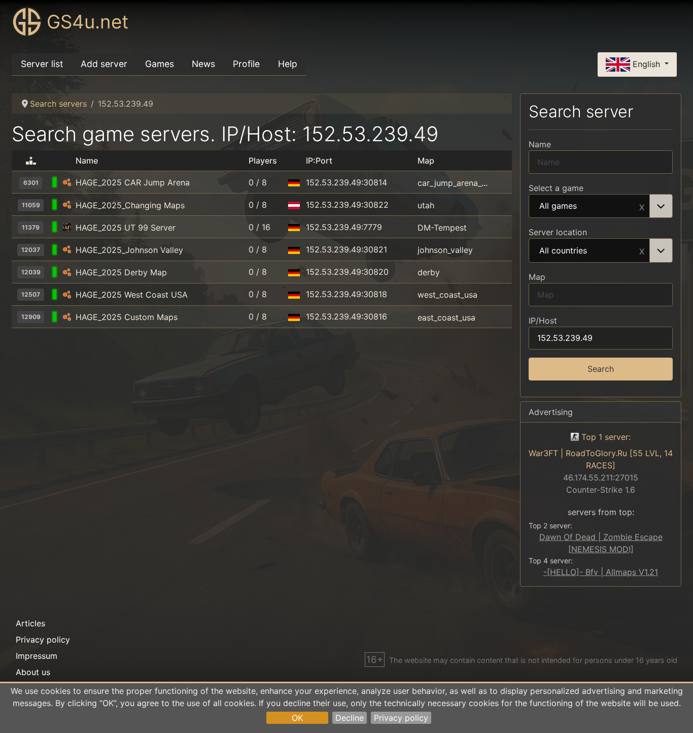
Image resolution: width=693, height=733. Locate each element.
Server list (42, 63)
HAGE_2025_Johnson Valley (129, 250)
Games (159, 63)
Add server (104, 63)
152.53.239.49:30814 (346, 182)
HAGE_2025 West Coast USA (132, 295)
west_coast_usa (447, 295)
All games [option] (558, 206)
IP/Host (543, 320)
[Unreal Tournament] (67, 227)
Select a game (556, 188)
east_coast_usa (446, 317)
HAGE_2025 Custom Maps (127, 317)
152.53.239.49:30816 (346, 316)
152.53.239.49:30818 (346, 294)
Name (540, 144)
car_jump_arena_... (453, 182)
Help (287, 63)
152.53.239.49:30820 (347, 272)
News (203, 63)
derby (429, 272)
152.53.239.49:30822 (347, 205)
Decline (349, 718)
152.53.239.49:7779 (344, 227)
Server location (558, 232)
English (646, 63)
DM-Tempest (442, 227)
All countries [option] (563, 251)
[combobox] (601, 206)
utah (426, 205)
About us (33, 672)
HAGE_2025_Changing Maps (130, 205)
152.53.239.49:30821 (346, 249)
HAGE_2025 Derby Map (121, 272)
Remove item (642, 206)
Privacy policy (401, 718)
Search (600, 369)
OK (297, 718)
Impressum (36, 656)
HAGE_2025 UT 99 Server (126, 227)
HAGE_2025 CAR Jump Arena (133, 182)
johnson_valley (445, 250)
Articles (30, 623)
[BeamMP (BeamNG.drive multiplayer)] (67, 182)
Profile (246, 63)
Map (537, 277)
